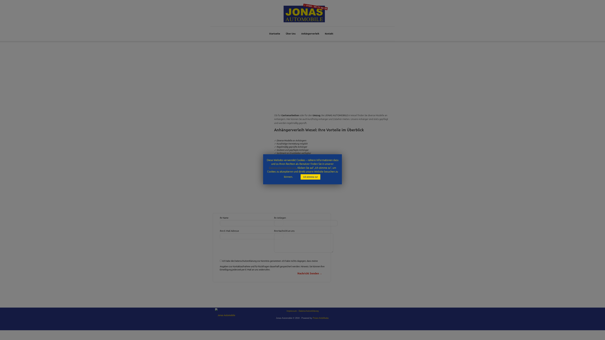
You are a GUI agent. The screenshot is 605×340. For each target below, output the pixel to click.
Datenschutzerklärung (282, 167)
